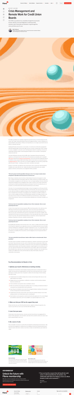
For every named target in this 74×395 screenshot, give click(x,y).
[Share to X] (4, 12)
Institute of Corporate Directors (25, 158)
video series (11, 158)
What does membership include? (9, 384)
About (51, 3)
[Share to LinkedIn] (4, 14)
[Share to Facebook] (4, 9)
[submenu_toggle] (27, 3)
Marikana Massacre (13, 161)
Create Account (68, 3)
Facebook (38, 391)
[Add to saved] (4, 20)
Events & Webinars (32, 3)
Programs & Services (39, 3)
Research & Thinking (24, 3)
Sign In (61, 3)
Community (46, 3)
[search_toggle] (56, 3)
